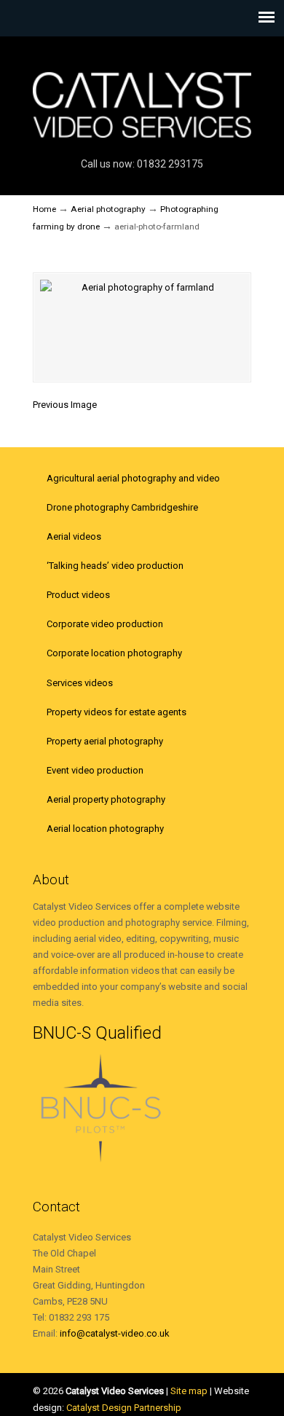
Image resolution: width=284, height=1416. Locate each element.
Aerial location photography (105, 828)
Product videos (78, 594)
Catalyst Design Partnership (123, 1407)
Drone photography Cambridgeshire (122, 507)
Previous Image (65, 404)
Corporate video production (105, 623)
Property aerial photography (105, 741)
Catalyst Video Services (142, 95)
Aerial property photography (106, 799)
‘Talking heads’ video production (115, 565)
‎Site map (189, 1390)
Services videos (80, 682)
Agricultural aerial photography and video (133, 478)
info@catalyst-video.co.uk (115, 1333)
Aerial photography (108, 209)
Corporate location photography (114, 653)
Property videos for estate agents (116, 712)
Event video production (95, 770)
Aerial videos (74, 536)
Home (44, 209)
